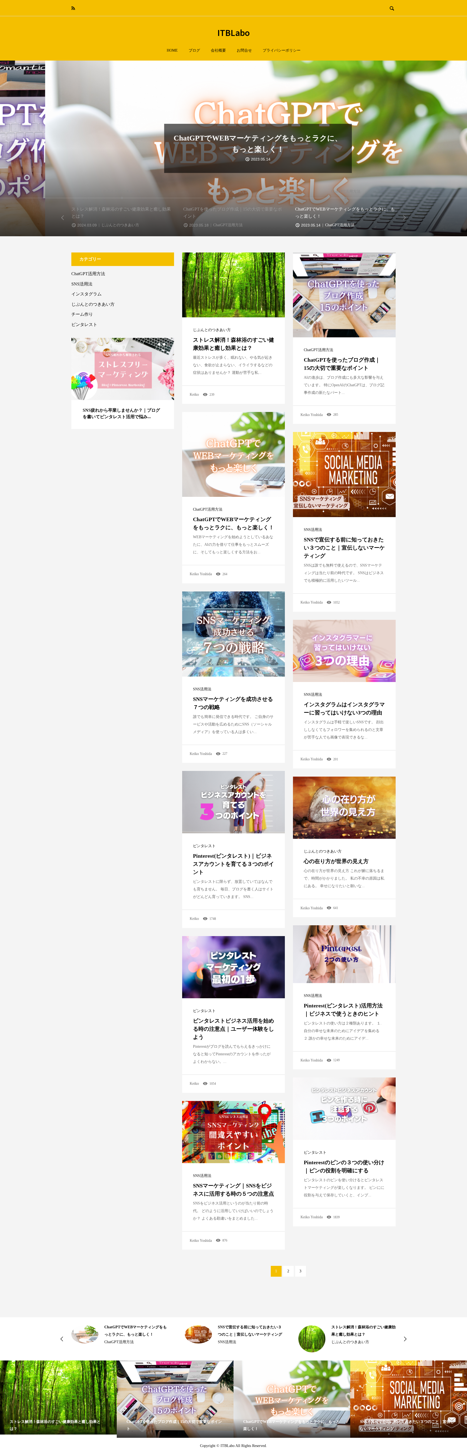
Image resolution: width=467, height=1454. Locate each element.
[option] (233, 148)
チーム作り (82, 314)
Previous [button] (62, 217)
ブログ (194, 50)
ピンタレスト (204, 846)
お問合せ (244, 50)
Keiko (194, 394)
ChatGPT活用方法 (318, 350)
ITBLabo (233, 32)
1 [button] (159, 344)
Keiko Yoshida (312, 415)
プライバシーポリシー (282, 50)
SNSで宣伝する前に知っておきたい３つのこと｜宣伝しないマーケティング (344, 548)
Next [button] (404, 217)
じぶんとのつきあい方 (212, 330)
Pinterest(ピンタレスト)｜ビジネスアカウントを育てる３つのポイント (233, 864)
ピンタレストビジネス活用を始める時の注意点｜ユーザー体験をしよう (233, 1029)
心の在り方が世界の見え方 (336, 861)
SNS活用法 (313, 530)
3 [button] (169, 344)
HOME (172, 50)
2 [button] (164, 344)
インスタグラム (86, 294)
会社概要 (218, 50)
